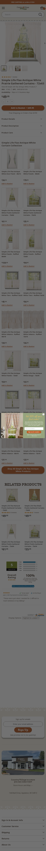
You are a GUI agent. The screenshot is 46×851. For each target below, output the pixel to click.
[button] (34, 432)
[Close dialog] (43, 414)
